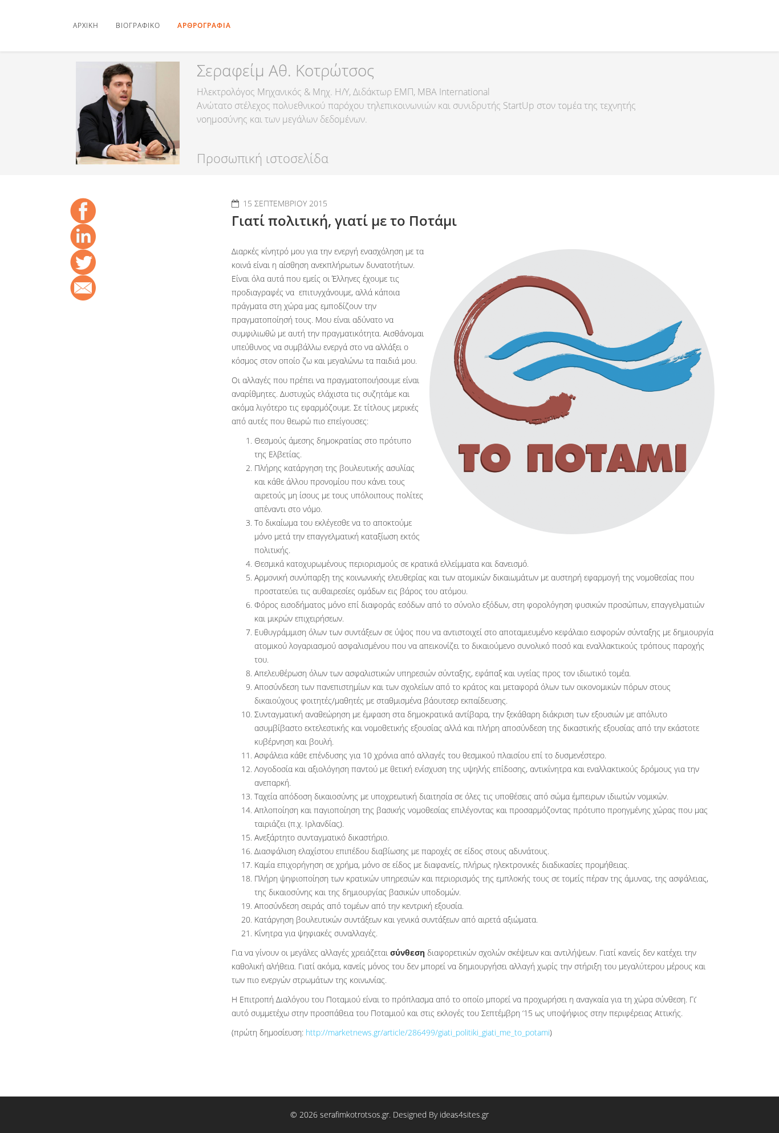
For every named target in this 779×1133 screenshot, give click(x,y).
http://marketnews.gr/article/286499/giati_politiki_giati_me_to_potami (428, 1032)
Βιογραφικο (138, 25)
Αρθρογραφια (204, 25)
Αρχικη (86, 25)
